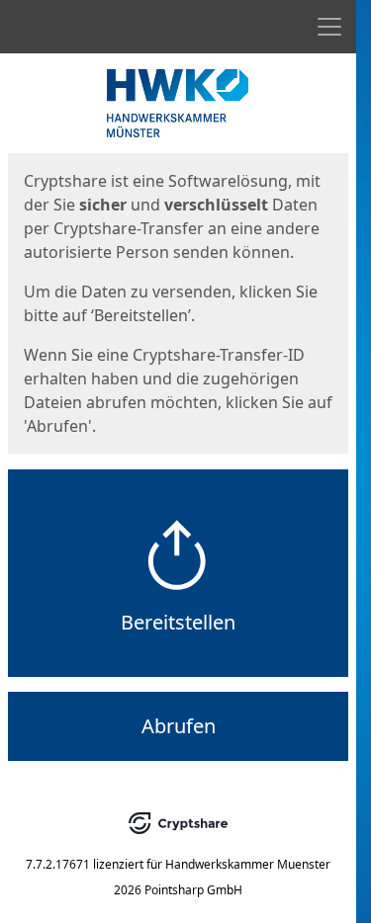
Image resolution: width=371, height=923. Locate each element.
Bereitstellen (178, 622)
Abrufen (178, 726)
